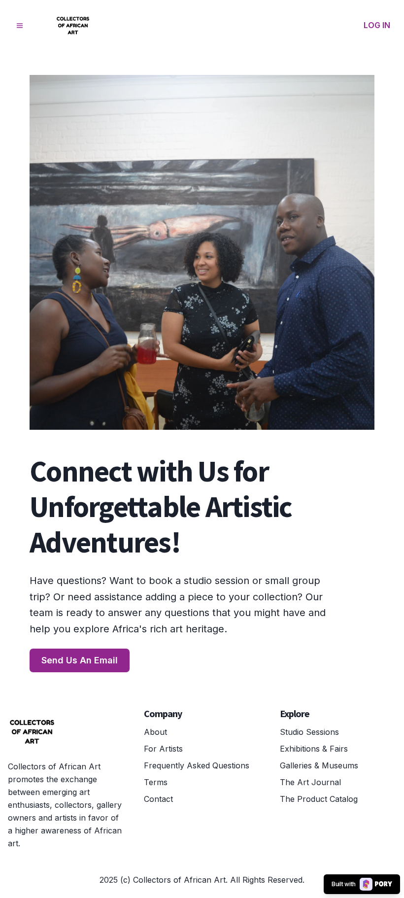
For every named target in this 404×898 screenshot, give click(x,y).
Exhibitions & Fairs (314, 749)
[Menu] (20, 25)
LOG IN (377, 25)
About (155, 732)
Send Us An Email (79, 660)
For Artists (163, 749)
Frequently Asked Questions (196, 765)
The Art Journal (310, 782)
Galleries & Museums (319, 765)
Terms (156, 782)
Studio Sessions (309, 732)
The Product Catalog (319, 799)
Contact (158, 799)
